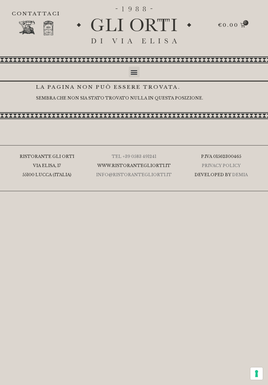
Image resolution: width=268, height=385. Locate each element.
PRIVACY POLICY (221, 165)
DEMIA (240, 174)
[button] (134, 72)
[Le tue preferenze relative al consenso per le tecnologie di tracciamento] (256, 373)
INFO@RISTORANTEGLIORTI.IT (134, 174)
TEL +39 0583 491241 (134, 156)
